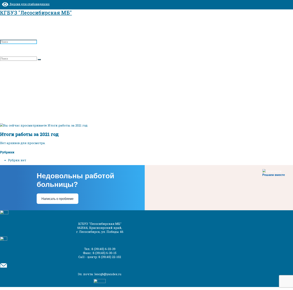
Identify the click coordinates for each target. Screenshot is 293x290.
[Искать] (39, 59)
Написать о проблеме (57, 198)
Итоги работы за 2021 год (33, 82)
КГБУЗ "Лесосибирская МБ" (36, 12)
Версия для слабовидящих (29, 4)
